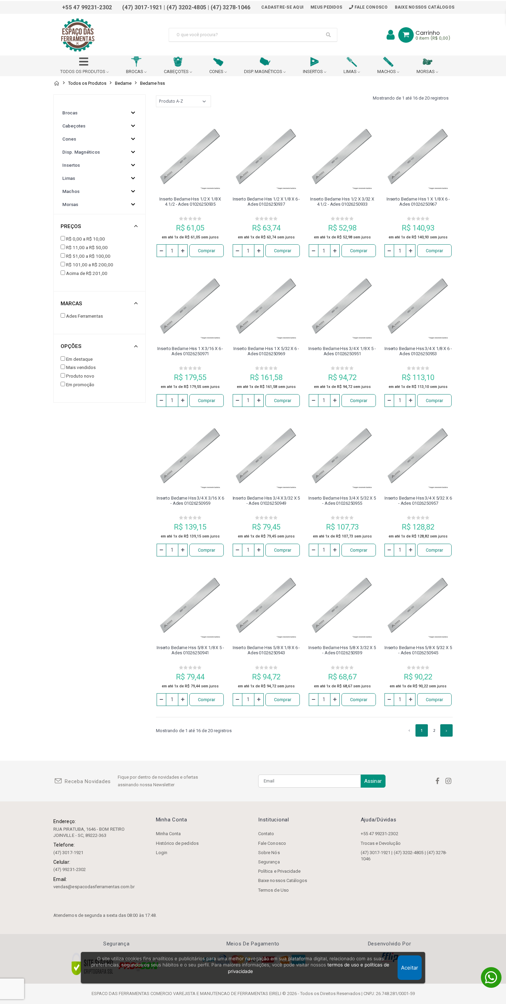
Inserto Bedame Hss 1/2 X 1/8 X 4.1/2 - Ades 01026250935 (190, 201)
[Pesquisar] (328, 34)
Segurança (269, 861)
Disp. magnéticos (81, 152)
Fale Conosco (370, 7)
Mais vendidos (81, 367)
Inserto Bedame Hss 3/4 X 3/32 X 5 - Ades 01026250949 (266, 500)
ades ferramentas (84, 316)
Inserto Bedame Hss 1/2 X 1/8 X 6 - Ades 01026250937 (266, 201)
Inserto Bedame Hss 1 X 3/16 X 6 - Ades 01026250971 (190, 351)
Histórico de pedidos (177, 843)
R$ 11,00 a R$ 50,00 (87, 247)
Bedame (123, 83)
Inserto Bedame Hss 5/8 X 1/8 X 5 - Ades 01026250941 (190, 650)
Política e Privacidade (279, 871)
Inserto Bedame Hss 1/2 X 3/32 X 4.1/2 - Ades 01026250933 (342, 201)
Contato (266, 833)
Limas (68, 178)
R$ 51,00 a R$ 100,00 (88, 256)
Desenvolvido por (389, 944)
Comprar (206, 250)
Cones (69, 139)
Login (161, 852)
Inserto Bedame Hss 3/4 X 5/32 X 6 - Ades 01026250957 (418, 500)
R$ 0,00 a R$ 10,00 (85, 239)
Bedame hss (152, 83)
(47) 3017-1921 (68, 852)
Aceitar (409, 967)
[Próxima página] (446, 730)
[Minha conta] (390, 35)
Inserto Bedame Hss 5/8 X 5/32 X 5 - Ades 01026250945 (418, 650)
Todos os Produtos (87, 83)
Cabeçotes (73, 126)
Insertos (71, 165)
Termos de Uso (273, 890)
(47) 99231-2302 (69, 869)
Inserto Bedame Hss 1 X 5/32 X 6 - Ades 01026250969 (266, 351)
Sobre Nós (269, 852)
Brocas (69, 112)
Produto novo (80, 376)
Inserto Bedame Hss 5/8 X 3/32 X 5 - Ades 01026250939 (342, 650)
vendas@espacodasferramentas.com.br (94, 886)
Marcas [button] (71, 303)
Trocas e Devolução (381, 843)
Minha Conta (168, 833)
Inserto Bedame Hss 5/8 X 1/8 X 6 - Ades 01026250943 (266, 650)
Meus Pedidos (326, 7)
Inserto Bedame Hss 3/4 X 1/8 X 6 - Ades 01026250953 (418, 351)
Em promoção (80, 384)
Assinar (373, 781)
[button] (406, 35)
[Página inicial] (56, 83)
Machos (71, 191)
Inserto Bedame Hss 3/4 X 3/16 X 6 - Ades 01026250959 (190, 500)
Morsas (70, 204)
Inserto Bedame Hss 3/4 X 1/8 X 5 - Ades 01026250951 (342, 351)
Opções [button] (71, 346)
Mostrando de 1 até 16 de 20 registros (411, 98)
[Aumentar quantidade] (183, 250)
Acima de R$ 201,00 (86, 273)
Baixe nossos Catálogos (425, 7)
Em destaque (79, 359)
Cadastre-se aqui (282, 7)
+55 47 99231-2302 (379, 833)
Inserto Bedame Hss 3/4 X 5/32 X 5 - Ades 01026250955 (342, 500)
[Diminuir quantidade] (161, 250)
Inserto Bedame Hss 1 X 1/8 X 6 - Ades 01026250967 (418, 201)
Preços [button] (71, 226)
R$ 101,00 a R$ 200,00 (89, 264)
